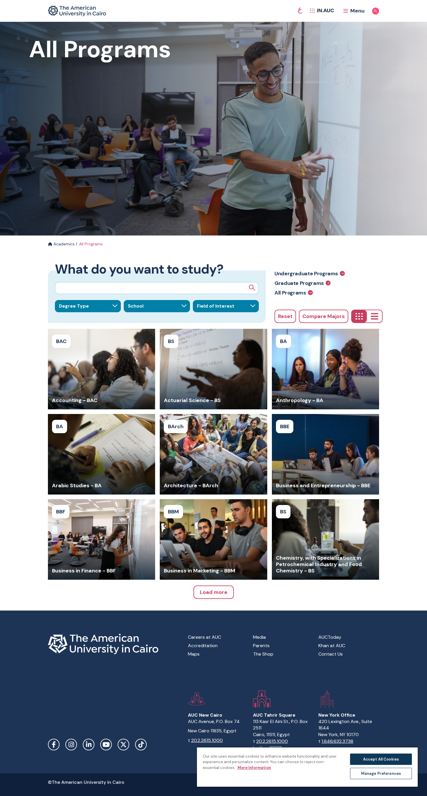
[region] (307, 767)
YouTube (106, 744)
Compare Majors (323, 316)
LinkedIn (88, 744)
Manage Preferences (381, 773)
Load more (213, 592)
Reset (285, 316)
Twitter (123, 744)
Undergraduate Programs (306, 273)
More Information (254, 767)
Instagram (71, 744)
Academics (63, 244)
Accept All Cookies (381, 759)
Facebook (54, 744)
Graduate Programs (299, 283)
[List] (374, 316)
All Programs (290, 293)
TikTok (141, 744)
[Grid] (359, 316)
